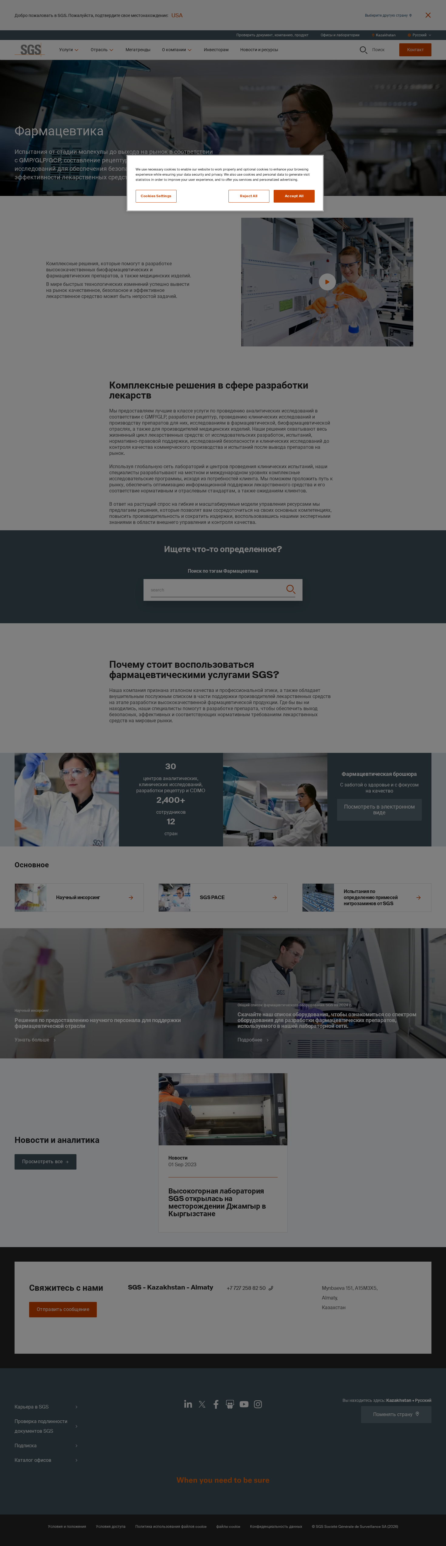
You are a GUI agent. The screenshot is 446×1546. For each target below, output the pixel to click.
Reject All (249, 196)
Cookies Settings (156, 196)
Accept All (294, 196)
